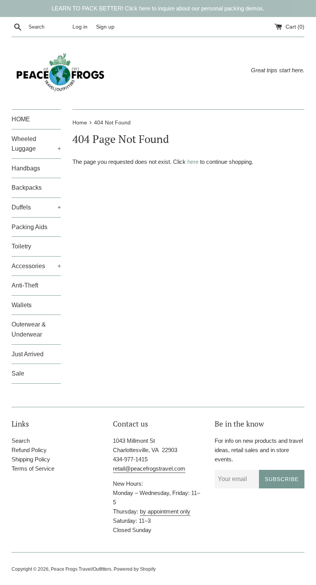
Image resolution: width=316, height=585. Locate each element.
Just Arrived (28, 354)
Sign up (105, 27)
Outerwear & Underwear (29, 329)
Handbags (26, 168)
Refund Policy (29, 450)
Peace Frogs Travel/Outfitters (81, 569)
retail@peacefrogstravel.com (149, 468)
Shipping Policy (31, 459)
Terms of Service (33, 468)
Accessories (36, 266)
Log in (79, 27)
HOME (21, 119)
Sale (18, 373)
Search (21, 440)
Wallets (22, 305)
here (192, 161)
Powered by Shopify (135, 569)
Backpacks (27, 187)
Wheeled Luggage (36, 144)
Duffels (36, 207)
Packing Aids (29, 227)
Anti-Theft (25, 285)
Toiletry (21, 246)
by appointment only (165, 511)
